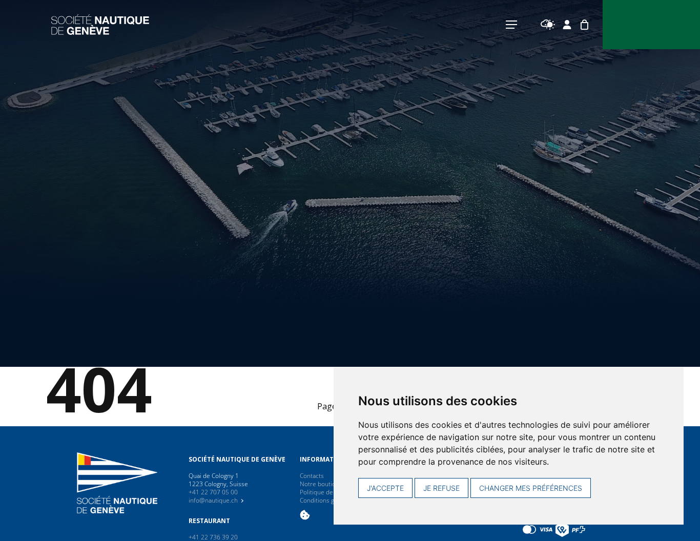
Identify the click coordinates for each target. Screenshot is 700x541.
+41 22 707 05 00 (213, 492)
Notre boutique (321, 484)
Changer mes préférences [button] (530, 488)
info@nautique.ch (213, 500)
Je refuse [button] (441, 488)
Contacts (312, 475)
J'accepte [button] (385, 488)
